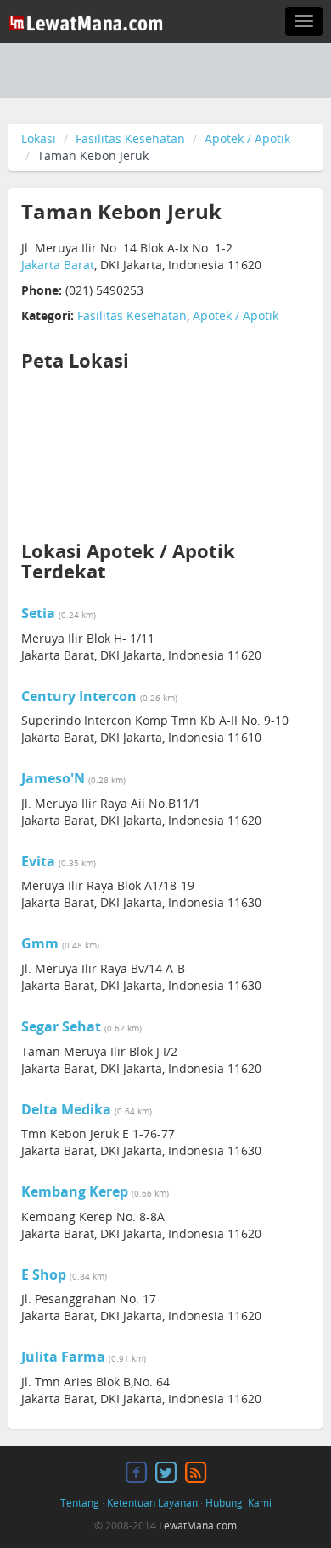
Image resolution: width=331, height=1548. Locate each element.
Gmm (40, 943)
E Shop (43, 1274)
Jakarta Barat (57, 265)
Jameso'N (53, 778)
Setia (38, 613)
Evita (38, 861)
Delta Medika (66, 1109)
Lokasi (38, 138)
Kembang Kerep (74, 1191)
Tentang (79, 1502)
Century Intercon (79, 696)
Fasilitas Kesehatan (130, 138)
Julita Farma (63, 1356)
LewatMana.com (198, 1525)
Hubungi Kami (238, 1502)
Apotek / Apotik (247, 138)
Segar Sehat (61, 1026)
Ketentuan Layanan (152, 1502)
